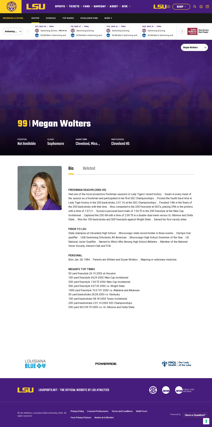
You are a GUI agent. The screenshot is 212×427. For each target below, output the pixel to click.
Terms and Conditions (122, 411)
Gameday (100, 6)
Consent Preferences (97, 411)
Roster (35, 18)
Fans (86, 6)
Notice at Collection (104, 417)
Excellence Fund (89, 19)
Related (89, 168)
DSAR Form (141, 411)
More (107, 18)
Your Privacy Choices (81, 417)
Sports (60, 6)
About (114, 6)
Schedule (51, 18)
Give (125, 6)
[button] (182, 31)
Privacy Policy (77, 411)
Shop (183, 7)
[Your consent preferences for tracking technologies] (206, 421)
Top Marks (68, 18)
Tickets (74, 6)
